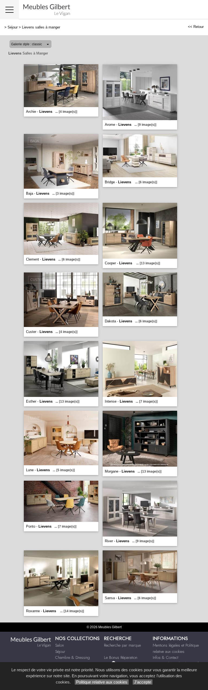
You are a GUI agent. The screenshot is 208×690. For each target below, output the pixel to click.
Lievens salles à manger (41, 27)
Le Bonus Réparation (120, 657)
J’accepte (142, 682)
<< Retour (196, 27)
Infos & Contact (165, 657)
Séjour (13, 27)
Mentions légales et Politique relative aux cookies (176, 648)
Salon (59, 645)
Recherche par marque (122, 645)
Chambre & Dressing (72, 657)
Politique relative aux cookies (101, 682)
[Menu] (9, 9)
